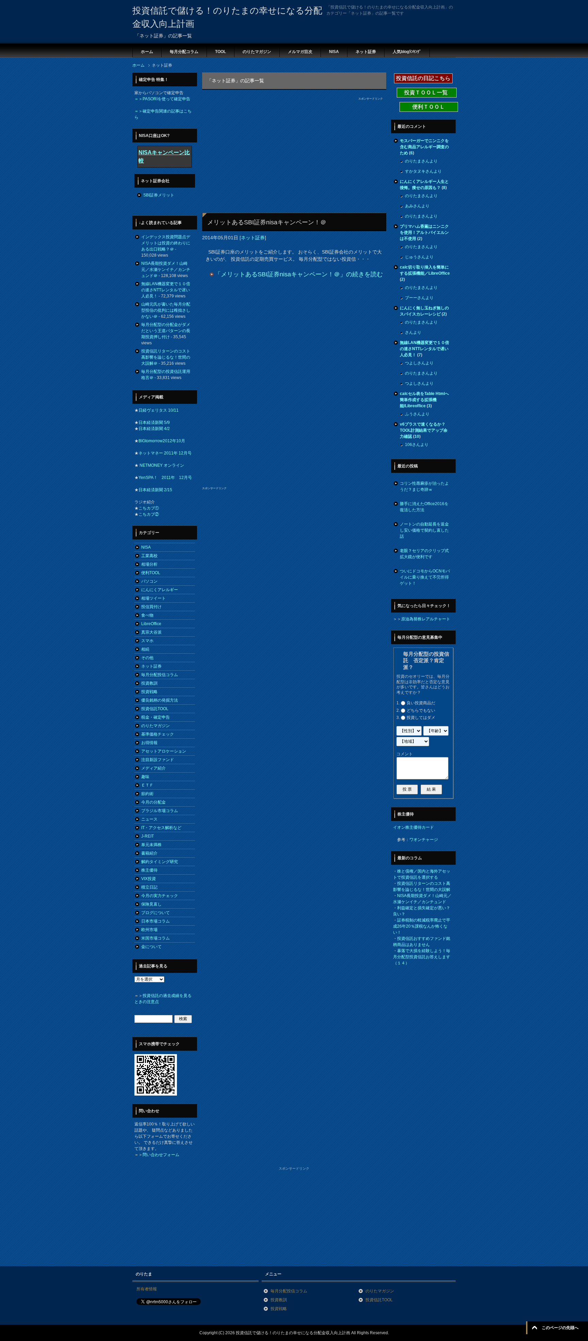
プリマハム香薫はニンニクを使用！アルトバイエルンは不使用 (424, 232)
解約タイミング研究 (159, 861)
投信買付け (151, 606)
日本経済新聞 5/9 (154, 422)
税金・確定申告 (155, 717)
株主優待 (149, 870)
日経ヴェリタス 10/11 (158, 410)
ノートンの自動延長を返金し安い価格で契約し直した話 (424, 530)
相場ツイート (153, 598)
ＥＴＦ (147, 785)
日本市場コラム (155, 921)
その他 (147, 657)
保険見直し (151, 904)
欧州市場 (149, 929)
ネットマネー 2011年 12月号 (165, 453)
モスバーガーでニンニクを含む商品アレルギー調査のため (424, 146)
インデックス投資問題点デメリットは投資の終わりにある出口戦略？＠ (165, 243)
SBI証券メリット (158, 195)
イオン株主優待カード (413, 827)
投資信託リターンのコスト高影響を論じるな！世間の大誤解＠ (165, 357)
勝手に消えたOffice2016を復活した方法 (424, 506)
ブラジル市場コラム (159, 810)
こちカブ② (148, 514)
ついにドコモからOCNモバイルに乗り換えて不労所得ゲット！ (425, 577)
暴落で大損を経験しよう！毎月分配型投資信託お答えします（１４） (421, 956)
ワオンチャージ (423, 839)
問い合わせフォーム (161, 1154)
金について (151, 946)
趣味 (145, 776)
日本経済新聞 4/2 (154, 428)
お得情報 (149, 742)
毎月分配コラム (184, 51)
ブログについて (155, 912)
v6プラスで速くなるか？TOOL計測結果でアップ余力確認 (423, 430)
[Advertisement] (263, 148)
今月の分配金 (153, 802)
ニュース (149, 819)
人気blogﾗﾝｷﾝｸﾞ (407, 51)
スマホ (147, 640)
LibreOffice (151, 623)
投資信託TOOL (154, 708)
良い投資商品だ (421, 703)
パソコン (149, 581)
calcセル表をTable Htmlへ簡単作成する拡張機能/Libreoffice (424, 399)
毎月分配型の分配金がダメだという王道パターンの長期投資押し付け (165, 330)
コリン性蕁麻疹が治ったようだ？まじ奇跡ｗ (424, 486)
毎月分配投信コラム (159, 674)
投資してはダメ (421, 717)
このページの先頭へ (560, 1327)
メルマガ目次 (300, 51)
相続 (145, 649)
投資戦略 (149, 691)
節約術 (147, 793)
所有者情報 (146, 1289)
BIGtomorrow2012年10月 (161, 441)
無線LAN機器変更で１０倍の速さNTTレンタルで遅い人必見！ (165, 289)
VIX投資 (148, 878)
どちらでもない (421, 710)
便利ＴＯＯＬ (429, 107)
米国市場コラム (155, 938)
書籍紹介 (149, 853)
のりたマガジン (257, 51)
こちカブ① (148, 508)
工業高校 (149, 555)
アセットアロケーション (163, 751)
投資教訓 (149, 683)
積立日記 (149, 887)
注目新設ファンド (157, 759)
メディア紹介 (153, 768)
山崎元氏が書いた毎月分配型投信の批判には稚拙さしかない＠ (165, 310)
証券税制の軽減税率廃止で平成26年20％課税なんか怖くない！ (421, 926)
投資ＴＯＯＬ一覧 (427, 93)
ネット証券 (366, 51)
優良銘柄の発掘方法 (159, 700)
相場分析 (149, 564)
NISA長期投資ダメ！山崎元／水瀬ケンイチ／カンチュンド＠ (165, 269)
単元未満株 (151, 844)
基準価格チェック (157, 734)
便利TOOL (150, 572)
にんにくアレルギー (159, 589)
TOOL (220, 51)
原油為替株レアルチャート (425, 619)
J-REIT (147, 836)
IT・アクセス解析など (161, 827)
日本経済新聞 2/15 (155, 489)
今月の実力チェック (159, 895)
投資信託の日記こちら (423, 78)
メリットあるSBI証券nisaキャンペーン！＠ (266, 222)
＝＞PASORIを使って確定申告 (162, 99)
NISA (334, 51)
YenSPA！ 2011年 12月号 (165, 477)
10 (416, 436)
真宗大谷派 (151, 632)
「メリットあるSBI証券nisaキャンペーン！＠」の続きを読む (299, 274)
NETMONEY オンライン (161, 465)
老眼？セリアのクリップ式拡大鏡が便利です (424, 553)
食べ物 (147, 615)
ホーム (147, 51)
